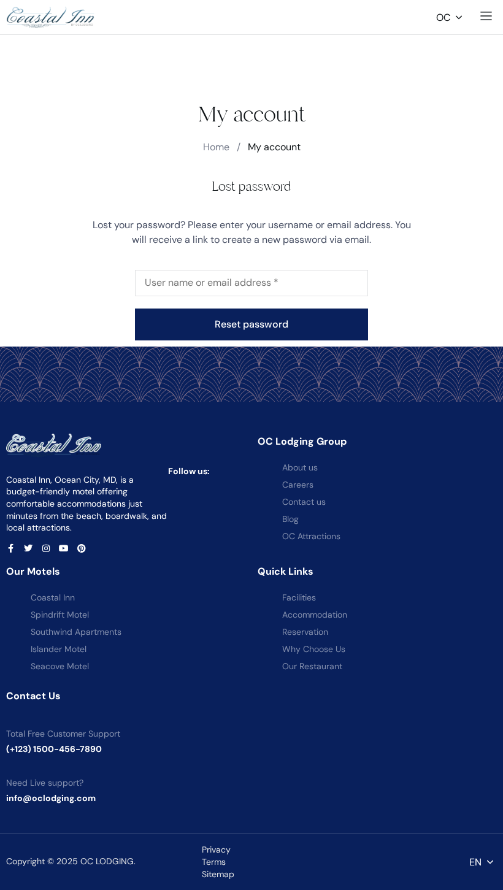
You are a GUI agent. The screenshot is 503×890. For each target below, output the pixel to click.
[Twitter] (28, 548)
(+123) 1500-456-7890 (54, 748)
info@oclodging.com (51, 798)
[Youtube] (64, 548)
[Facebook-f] (10, 548)
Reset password (251, 324)
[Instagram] (46, 548)
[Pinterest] (81, 548)
